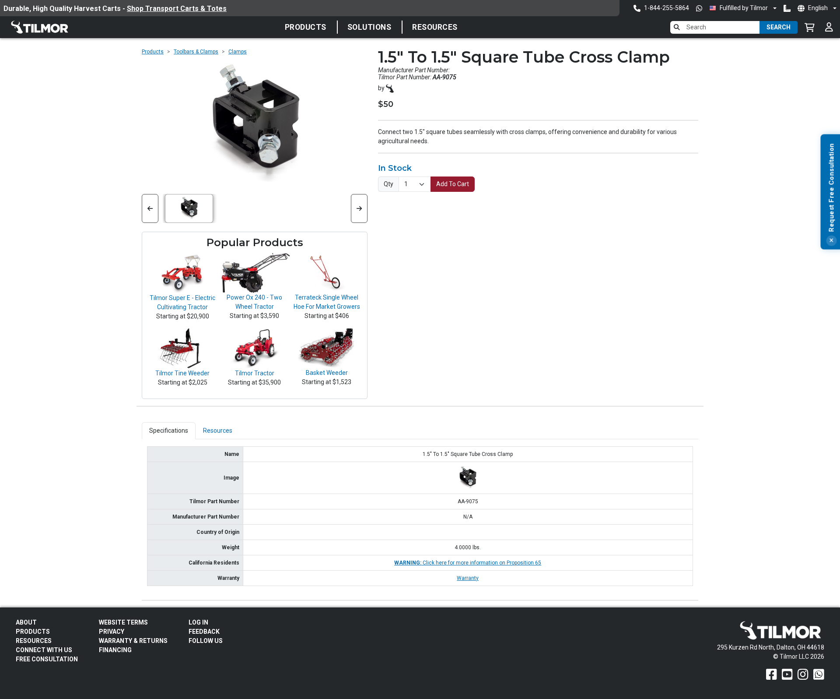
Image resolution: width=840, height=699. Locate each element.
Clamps (237, 52)
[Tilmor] (390, 88)
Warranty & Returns (133, 640)
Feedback (204, 631)
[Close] (831, 241)
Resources (435, 27)
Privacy (111, 631)
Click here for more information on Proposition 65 (467, 563)
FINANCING (115, 649)
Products (305, 27)
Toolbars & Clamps (196, 52)
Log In (198, 622)
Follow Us (206, 640)
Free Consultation (47, 659)
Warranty (468, 578)
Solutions (369, 27)
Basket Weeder (327, 372)
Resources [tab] (217, 430)
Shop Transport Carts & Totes (177, 8)
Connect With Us (44, 649)
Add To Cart (452, 183)
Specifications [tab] (168, 430)
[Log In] (829, 27)
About (26, 622)
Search (778, 27)
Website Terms (123, 622)
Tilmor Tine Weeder (182, 373)
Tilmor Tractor (254, 373)
